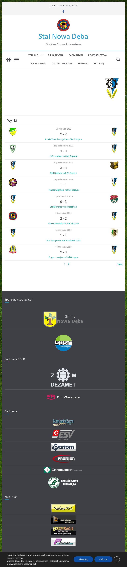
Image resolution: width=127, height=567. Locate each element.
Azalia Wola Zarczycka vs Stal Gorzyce (63, 139)
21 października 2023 (63, 163)
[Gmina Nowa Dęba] (63, 313)
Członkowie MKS (62, 63)
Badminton (76, 55)
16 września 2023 (63, 247)
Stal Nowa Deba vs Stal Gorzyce (63, 223)
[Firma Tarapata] (63, 393)
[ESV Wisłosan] (63, 431)
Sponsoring (38, 63)
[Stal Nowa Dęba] (9, 60)
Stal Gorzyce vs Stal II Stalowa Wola (63, 240)
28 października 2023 (63, 146)
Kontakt (83, 63)
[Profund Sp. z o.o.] (63, 456)
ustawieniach (30, 563)
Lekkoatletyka (97, 55)
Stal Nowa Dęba (63, 36)
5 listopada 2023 (63, 129)
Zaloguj (99, 63)
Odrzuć (103, 559)
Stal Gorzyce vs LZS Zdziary (63, 173)
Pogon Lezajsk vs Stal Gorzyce (63, 257)
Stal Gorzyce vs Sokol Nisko (63, 207)
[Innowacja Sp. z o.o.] (63, 468)
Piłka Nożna (55, 55)
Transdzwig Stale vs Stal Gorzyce (63, 190)
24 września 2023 (63, 230)
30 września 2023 (63, 213)
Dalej (119, 264)
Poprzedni (11, 264)
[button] (41, 55)
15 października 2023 (63, 179)
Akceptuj (83, 559)
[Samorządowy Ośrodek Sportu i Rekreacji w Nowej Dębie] (63, 336)
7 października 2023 (63, 196)
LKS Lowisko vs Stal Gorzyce (63, 156)
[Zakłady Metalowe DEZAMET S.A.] (63, 368)
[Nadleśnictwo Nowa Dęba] (63, 478)
